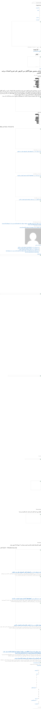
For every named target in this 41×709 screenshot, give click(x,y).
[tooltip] (37, 78)
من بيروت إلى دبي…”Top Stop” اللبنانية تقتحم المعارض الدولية (29, 175)
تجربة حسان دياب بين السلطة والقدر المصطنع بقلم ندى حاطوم (29, 151)
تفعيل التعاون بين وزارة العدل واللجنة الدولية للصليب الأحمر (30, 199)
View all (39, 254)
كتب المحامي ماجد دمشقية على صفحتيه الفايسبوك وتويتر (30, 227)
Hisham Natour (39, 665)
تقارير (40, 68)
